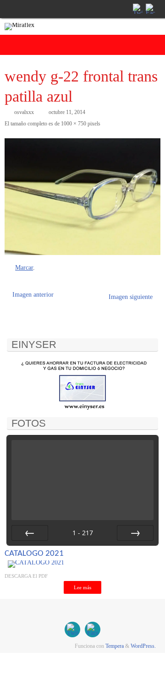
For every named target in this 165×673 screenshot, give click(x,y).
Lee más (82, 587)
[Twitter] (137, 8)
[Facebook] (149, 8)
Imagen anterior (33, 294)
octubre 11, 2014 (67, 112)
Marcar (24, 267)
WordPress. (143, 646)
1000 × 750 (73, 123)
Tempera (114, 646)
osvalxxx (24, 112)
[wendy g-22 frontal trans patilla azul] (82, 196)
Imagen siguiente (131, 296)
